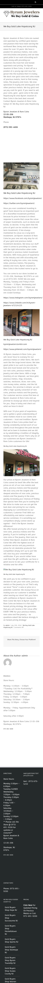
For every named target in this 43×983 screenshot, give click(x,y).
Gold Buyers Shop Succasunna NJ (11, 918)
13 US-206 (8, 114)
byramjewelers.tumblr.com (15, 344)
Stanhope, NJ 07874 (12, 117)
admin (8, 625)
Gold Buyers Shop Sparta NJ (11, 940)
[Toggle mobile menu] (39, 19)
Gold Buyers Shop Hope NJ (11, 908)
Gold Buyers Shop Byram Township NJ (10, 960)
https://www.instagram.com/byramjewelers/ (22, 298)
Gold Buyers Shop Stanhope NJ (11, 950)
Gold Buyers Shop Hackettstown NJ (11, 930)
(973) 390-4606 (10, 127)
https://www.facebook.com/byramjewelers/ (22, 198)
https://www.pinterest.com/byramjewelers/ (22, 349)
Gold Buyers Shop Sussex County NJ (10, 971)
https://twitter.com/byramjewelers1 (19, 203)
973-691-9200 (8, 729)
